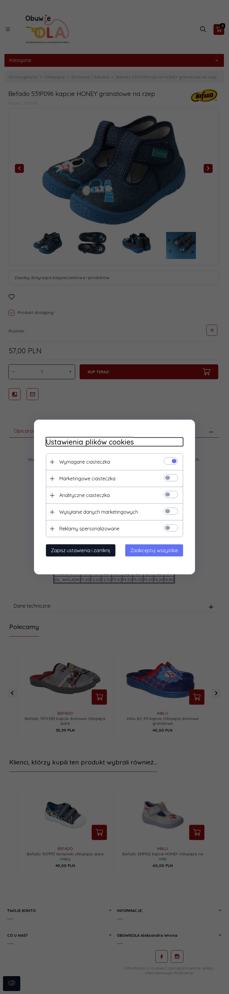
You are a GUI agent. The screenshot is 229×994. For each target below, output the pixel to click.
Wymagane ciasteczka (84, 462)
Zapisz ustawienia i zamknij (80, 550)
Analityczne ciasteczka (84, 495)
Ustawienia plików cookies (90, 442)
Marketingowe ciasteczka (87, 478)
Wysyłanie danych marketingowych (98, 512)
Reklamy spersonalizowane (89, 529)
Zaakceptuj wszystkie (154, 550)
